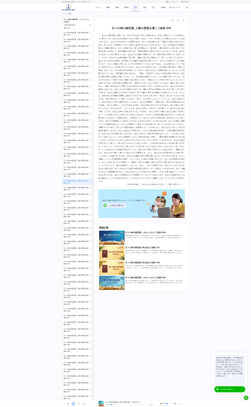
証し (154, 7)
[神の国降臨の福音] (68, 7)
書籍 (108, 7)
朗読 (135, 7)
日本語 (186, 2)
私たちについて (174, 7)
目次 (101, 21)
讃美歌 (126, 7)
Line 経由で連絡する (226, 389)
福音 (144, 7)
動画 (117, 7)
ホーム (98, 7)
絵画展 (163, 7)
